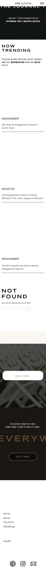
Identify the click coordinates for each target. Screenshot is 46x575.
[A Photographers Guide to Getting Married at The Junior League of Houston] (23, 162)
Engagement (10, 119)
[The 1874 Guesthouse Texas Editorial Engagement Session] (23, 232)
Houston (8, 189)
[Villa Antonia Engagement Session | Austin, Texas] (23, 92)
